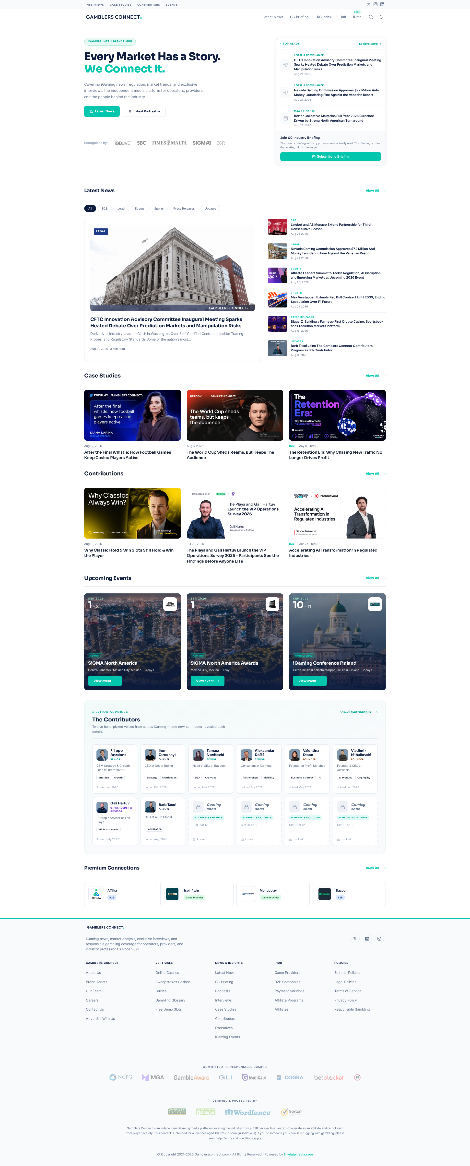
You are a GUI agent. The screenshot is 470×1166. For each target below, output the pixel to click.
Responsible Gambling (352, 1009)
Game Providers (287, 972)
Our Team (94, 991)
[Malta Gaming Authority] (153, 1077)
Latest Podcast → (147, 111)
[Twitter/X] (369, 4)
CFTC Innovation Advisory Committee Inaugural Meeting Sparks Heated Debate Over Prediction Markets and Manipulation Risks (166, 323)
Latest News (272, 17)
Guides (160, 991)
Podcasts (222, 991)
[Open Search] (370, 16)
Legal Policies (345, 982)
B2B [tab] (104, 208)
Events (171, 4)
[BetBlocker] (329, 1077)
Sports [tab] (159, 208)
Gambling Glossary (170, 1000)
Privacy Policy (345, 1000)
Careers (92, 1000)
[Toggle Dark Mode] (381, 17)
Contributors (148, 4)
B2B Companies (287, 982)
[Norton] (291, 1112)
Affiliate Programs (289, 1000)
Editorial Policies (347, 972)
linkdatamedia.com (298, 1154)
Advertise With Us (100, 1018)
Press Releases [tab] (184, 208)
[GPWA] (177, 1111)
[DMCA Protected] (205, 1111)
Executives (224, 1028)
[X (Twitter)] (355, 938)
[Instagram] (375, 4)
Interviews (95, 4)
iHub (342, 17)
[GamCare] (254, 1077)
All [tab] (90, 208)
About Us (93, 972)
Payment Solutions (289, 991)
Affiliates (281, 1009)
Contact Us (95, 1009)
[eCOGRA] (290, 1077)
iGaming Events (227, 1037)
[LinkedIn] (382, 4)
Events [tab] (139, 208)
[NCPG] (120, 1077)
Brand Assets (96, 982)
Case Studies (120, 4)
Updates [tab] (210, 208)
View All (372, 190)
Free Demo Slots (168, 1009)
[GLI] (226, 1077)
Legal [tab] (121, 208)
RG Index (324, 17)
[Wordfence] (248, 1112)
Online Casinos (167, 972)
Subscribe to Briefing (333, 156)
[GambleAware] (191, 1077)
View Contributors (355, 712)
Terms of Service (347, 991)
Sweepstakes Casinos (172, 982)
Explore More (370, 44)
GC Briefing (299, 17)
